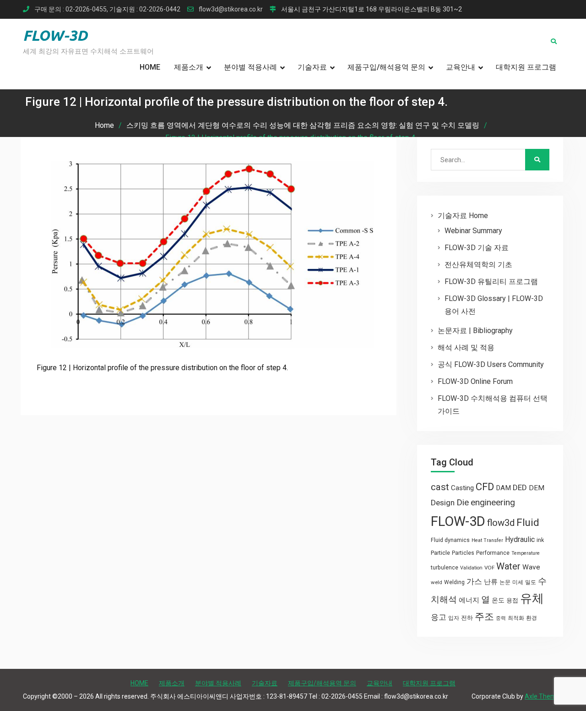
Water (508, 566)
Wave (531, 567)
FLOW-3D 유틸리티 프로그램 (491, 281)
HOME (150, 67)
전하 (467, 617)
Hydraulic (520, 539)
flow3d (501, 522)
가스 (474, 581)
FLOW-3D (55, 35)
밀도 (530, 582)
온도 (498, 600)
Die (462, 503)
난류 (491, 582)
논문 (504, 582)
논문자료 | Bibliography (475, 330)
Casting (462, 488)
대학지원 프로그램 (526, 67)
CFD (485, 486)
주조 (484, 616)
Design (443, 502)
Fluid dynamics (450, 540)
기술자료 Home (463, 215)
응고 (438, 617)
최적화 (516, 618)
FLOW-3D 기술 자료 (477, 247)
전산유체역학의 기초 (478, 264)
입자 (453, 618)
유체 (532, 598)
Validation (471, 568)
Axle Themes (544, 696)
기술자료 (312, 67)
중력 (501, 618)
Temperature (525, 553)
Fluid (527, 522)
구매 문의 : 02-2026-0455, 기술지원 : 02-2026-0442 (107, 9)
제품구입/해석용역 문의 (386, 67)
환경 (531, 618)
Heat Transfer (487, 540)
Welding (454, 582)
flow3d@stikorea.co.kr (231, 9)
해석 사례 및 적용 (466, 347)
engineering (493, 502)
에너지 (469, 600)
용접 (512, 600)
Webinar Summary (473, 230)
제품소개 (188, 67)
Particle (440, 552)
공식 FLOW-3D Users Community (491, 364)
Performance (493, 553)
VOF (489, 567)
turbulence (444, 567)
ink (540, 540)
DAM (503, 488)
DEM (536, 488)
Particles (463, 553)
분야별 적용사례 (250, 67)
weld (436, 582)
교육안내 (460, 67)
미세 (517, 582)
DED (520, 487)
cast (440, 486)
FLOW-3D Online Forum (475, 381)
